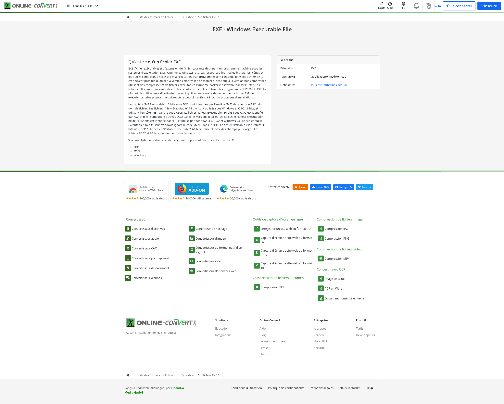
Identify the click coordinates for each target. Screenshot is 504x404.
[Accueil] (127, 17)
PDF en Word (334, 288)
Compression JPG (336, 229)
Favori (302, 187)
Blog (262, 335)
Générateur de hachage (211, 229)
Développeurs (365, 335)
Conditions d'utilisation (246, 388)
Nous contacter (350, 388)
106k (322, 187)
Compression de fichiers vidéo (339, 249)
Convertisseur (136, 219)
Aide (390, 8)
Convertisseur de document (150, 268)
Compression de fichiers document (279, 278)
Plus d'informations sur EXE (329, 85)
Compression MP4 (337, 258)
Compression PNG (337, 238)
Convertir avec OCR (331, 269)
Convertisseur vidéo (208, 261)
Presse (263, 348)
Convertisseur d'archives (148, 229)
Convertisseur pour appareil (151, 258)
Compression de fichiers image (340, 219)
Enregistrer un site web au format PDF (286, 229)
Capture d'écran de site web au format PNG (286, 252)
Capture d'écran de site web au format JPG (286, 240)
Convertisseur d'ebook (147, 278)
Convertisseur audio (145, 238)
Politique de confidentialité (286, 388)
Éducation (222, 328)
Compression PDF (273, 287)
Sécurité (319, 348)
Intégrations (223, 335)
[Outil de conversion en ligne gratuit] (33, 6)
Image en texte (335, 279)
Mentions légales (322, 388)
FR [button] (403, 8)
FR (369, 388)
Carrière (319, 335)
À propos (320, 328)
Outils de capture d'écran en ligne (278, 219)
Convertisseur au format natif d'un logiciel (218, 250)
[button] (82, 6)
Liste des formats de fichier (155, 17)
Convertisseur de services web (215, 271)
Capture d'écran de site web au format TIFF (286, 265)
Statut (263, 354)
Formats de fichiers (272, 341)
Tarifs (381, 8)
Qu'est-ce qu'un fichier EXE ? (200, 17)
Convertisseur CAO (144, 248)
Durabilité (320, 341)
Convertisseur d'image (210, 238)
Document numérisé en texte (344, 298)
